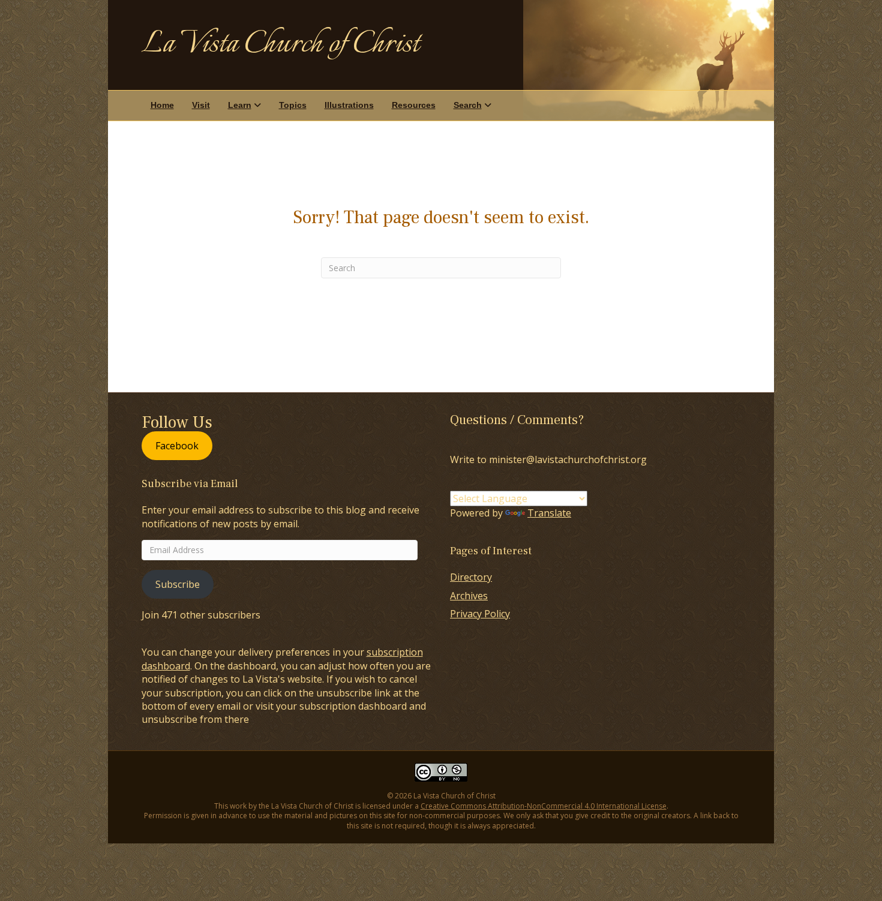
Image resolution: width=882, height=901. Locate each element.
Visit (201, 105)
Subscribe (177, 584)
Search (468, 105)
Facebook (177, 445)
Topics (293, 105)
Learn (239, 105)
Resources (414, 105)
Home (162, 105)
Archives (469, 595)
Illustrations (349, 105)
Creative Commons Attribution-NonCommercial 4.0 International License (544, 806)
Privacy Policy (480, 613)
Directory (471, 577)
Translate (549, 512)
